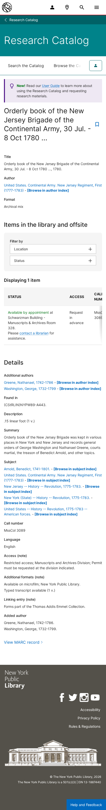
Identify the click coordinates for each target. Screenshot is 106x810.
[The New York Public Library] (7, 7)
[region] (53, 316)
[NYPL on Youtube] (95, 698)
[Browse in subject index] (75, 469)
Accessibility (90, 710)
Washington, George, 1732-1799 (30, 388)
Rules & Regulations (84, 726)
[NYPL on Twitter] (73, 698)
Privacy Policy (89, 718)
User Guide (51, 86)
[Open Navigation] (96, 7)
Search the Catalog (26, 65)
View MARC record (21, 642)
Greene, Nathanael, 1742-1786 (28, 382)
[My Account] (52, 7)
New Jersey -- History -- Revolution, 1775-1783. (43, 486)
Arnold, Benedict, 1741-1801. (27, 469)
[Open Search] (81, 7)
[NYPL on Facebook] (62, 698)
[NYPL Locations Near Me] (67, 7)
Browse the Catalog (72, 65)
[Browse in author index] (48, 190)
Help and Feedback (86, 805)
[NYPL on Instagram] (84, 698)
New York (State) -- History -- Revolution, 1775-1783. (47, 498)
